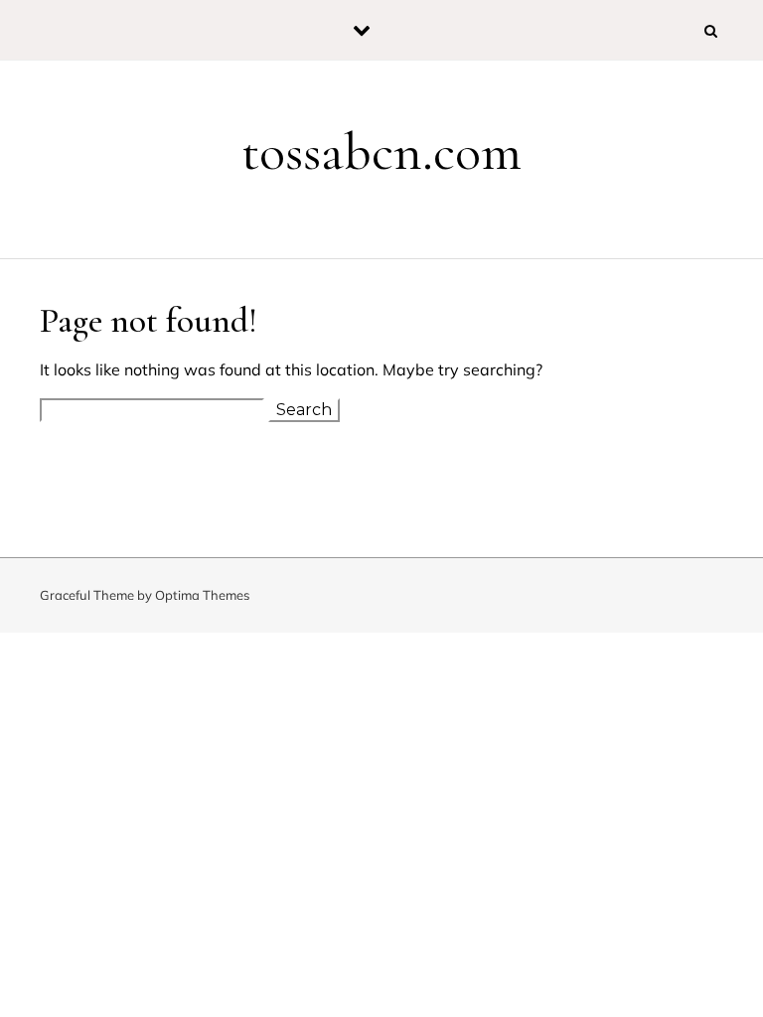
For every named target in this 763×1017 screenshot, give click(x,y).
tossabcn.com (381, 151)
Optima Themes (202, 595)
